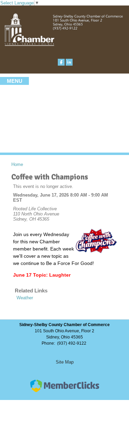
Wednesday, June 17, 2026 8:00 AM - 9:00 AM (60, 195)
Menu (14, 81)
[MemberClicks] (64, 390)
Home (17, 164)
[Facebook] (61, 62)
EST (17, 200)
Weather (25, 297)
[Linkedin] (69, 62)
